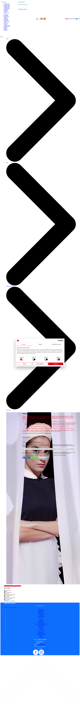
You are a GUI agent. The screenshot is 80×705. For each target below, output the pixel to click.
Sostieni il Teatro (7, 26)
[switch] (33, 359)
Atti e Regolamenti (41, 631)
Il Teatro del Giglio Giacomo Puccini (6, 21)
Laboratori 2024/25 (6, 11)
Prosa (7, 162)
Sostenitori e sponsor (6, 30)
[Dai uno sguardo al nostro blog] (45, 654)
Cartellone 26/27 (7, 3)
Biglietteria (6, 14)
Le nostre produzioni (6, 18)
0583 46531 (42, 643)
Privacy (41, 637)
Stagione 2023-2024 (9, 286)
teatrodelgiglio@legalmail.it (41, 645)
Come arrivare (6, 16)
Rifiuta (24, 363)
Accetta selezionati (40, 363)
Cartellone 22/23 (7, 7)
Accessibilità (6, 15)
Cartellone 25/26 (7, 4)
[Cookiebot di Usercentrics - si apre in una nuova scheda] (58, 340)
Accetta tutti (55, 363)
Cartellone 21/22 (7, 8)
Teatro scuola (6, 19)
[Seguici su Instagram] (41, 654)
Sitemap (41, 635)
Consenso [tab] (24, 344)
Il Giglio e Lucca (7, 25)
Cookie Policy (41, 636)
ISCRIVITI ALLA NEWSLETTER (10, 607)
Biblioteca (5, 27)
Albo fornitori (41, 632)
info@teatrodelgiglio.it (41, 644)
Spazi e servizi (6, 12)
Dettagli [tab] (40, 344)
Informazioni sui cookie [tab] (56, 344)
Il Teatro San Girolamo (6, 24)
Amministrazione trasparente (41, 633)
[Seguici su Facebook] (36, 654)
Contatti (5, 28)
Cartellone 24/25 (7, 5)
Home (7, 38)
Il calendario (6, 9)
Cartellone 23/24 (7, 6)
